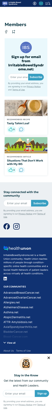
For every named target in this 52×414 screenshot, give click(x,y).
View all (10, 342)
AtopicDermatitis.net (16, 317)
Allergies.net (11, 302)
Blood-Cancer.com (15, 336)
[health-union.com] (17, 249)
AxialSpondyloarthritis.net (20, 327)
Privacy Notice (25, 404)
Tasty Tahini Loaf (18, 123)
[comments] (21, 129)
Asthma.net (10, 312)
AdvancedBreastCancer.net (21, 292)
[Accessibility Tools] (34, 3)
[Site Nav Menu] (47, 3)
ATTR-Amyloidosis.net (17, 322)
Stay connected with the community (21, 193)
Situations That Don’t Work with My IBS (25, 162)
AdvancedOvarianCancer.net (22, 297)
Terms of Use (18, 89)
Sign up (42, 393)
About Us (8, 350)
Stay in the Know (26, 375)
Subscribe (36, 77)
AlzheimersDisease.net (18, 307)
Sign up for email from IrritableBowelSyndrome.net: (26, 63)
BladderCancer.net (15, 331)
